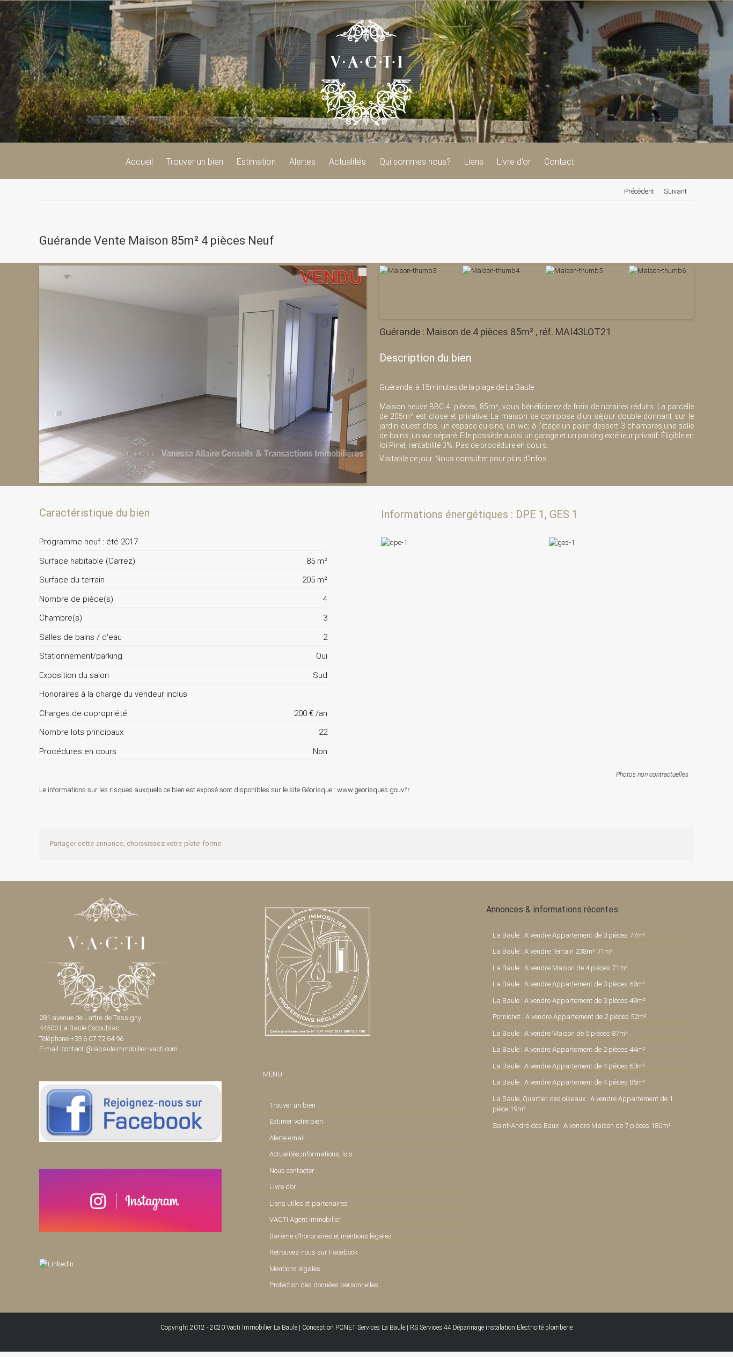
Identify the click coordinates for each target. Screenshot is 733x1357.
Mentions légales (294, 1269)
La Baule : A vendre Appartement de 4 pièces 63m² (569, 1066)
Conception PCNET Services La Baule (353, 1327)
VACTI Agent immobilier (305, 1219)
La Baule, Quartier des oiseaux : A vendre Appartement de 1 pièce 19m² (583, 1104)
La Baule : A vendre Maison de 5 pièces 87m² (560, 1033)
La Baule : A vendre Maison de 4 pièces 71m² (560, 968)
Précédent (639, 191)
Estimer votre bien (296, 1121)
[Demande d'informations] (300, 513)
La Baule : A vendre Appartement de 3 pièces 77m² (569, 935)
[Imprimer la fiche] (282, 513)
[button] (591, 161)
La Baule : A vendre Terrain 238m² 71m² (553, 951)
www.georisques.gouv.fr (373, 790)
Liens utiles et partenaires (308, 1203)
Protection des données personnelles (323, 1285)
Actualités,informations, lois (311, 1154)
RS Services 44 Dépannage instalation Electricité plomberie (491, 1327)
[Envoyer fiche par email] (318, 513)
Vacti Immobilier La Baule (261, 1327)
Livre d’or (282, 1187)
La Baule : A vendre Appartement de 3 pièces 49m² (569, 1001)
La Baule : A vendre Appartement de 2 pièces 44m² (569, 1049)
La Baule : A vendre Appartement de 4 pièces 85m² (569, 1082)
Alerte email (287, 1138)
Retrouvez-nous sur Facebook (313, 1252)
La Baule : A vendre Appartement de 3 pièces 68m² (569, 984)
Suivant (675, 191)
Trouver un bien (292, 1105)
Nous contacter (291, 1171)
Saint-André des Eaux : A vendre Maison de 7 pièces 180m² (582, 1126)
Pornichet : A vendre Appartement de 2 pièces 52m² (570, 1017)
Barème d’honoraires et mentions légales (330, 1236)
